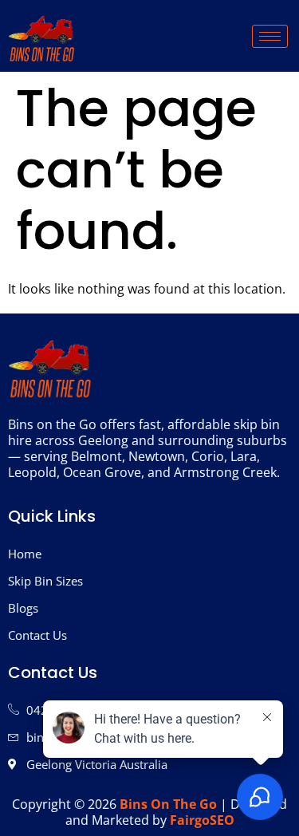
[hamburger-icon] (270, 36)
